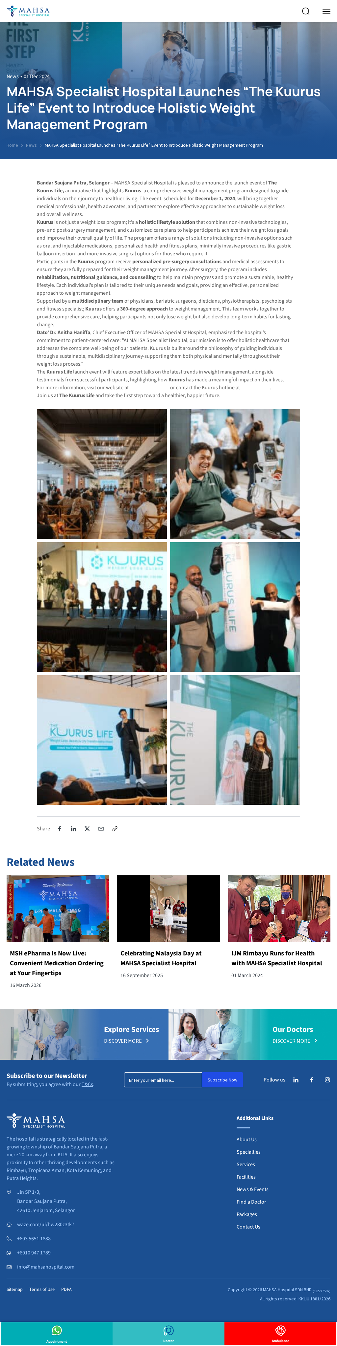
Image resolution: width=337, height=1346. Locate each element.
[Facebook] (312, 1080)
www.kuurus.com (149, 387)
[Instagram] (327, 1080)
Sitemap (15, 1289)
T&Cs (87, 1084)
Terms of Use (42, 1289)
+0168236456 (255, 387)
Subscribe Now (222, 1080)
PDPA (66, 1289)
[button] (60, 829)
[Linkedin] (296, 1080)
